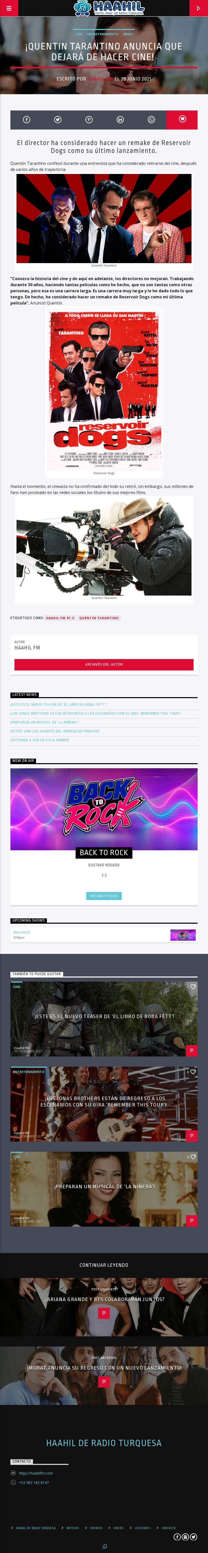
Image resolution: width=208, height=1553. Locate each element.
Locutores (143, 1528)
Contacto (169, 1528)
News (128, 34)
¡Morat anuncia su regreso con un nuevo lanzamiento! (105, 1368)
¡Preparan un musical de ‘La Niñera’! (45, 722)
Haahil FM (100, 79)
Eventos (96, 1528)
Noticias (73, 1528)
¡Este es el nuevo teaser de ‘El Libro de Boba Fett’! (59, 704)
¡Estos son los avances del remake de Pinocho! (55, 731)
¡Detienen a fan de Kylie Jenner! (40, 740)
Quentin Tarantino (99, 618)
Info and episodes (104, 896)
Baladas (22, 932)
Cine (78, 34)
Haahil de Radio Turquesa (104, 1443)
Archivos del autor (104, 664)
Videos (119, 1528)
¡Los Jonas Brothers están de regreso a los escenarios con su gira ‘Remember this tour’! (96, 713)
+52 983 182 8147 (34, 1482)
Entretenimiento (102, 34)
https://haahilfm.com (36, 1473)
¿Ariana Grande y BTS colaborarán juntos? (105, 1299)
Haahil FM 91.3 (60, 618)
